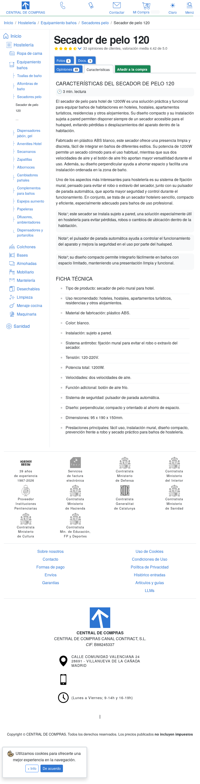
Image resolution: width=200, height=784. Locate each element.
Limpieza (25, 297)
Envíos (51, 575)
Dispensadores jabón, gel (28, 133)
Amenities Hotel (29, 143)
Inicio (15, 35)
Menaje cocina (29, 305)
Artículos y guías (149, 582)
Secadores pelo (29, 96)
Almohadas (27, 263)
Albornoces (26, 167)
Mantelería (26, 280)
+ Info (32, 768)
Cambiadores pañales (27, 177)
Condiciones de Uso (149, 559)
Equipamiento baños (29, 64)
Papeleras (25, 208)
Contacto (50, 559)
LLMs (149, 590)
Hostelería (24, 45)
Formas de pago (50, 567)
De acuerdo (52, 768)
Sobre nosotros (50, 551)
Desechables (28, 289)
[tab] (85, 60)
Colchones (26, 247)
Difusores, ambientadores (28, 219)
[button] (25, 8)
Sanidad (22, 326)
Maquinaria (26, 314)
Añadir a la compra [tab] (132, 69)
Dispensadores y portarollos (30, 232)
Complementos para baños (28, 190)
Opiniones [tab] (67, 69)
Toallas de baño (29, 75)
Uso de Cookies (149, 551)
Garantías (50, 582)
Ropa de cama (29, 53)
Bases (22, 255)
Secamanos (26, 151)
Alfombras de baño (27, 86)
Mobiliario (25, 272)
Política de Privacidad (150, 567)
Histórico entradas (149, 575)
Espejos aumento (30, 201)
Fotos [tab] (63, 60)
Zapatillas (24, 159)
